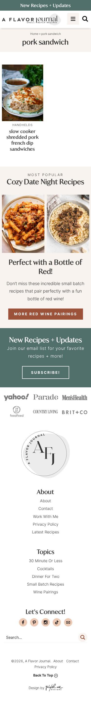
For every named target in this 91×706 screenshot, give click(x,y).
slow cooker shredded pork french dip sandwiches (23, 140)
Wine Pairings (45, 591)
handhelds (22, 125)
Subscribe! (45, 372)
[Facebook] (23, 622)
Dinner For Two (45, 576)
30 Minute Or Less (45, 560)
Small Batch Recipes (45, 584)
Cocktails (45, 568)
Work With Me (45, 516)
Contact (45, 508)
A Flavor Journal (31, 19)
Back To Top (43, 675)
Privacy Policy (45, 524)
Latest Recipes (45, 532)
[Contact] (68, 622)
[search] (85, 19)
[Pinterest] (34, 622)
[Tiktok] (57, 622)
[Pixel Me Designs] (53, 688)
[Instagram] (45, 622)
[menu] (73, 19)
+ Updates (45, 5)
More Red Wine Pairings (45, 314)
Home (34, 34)
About (45, 500)
